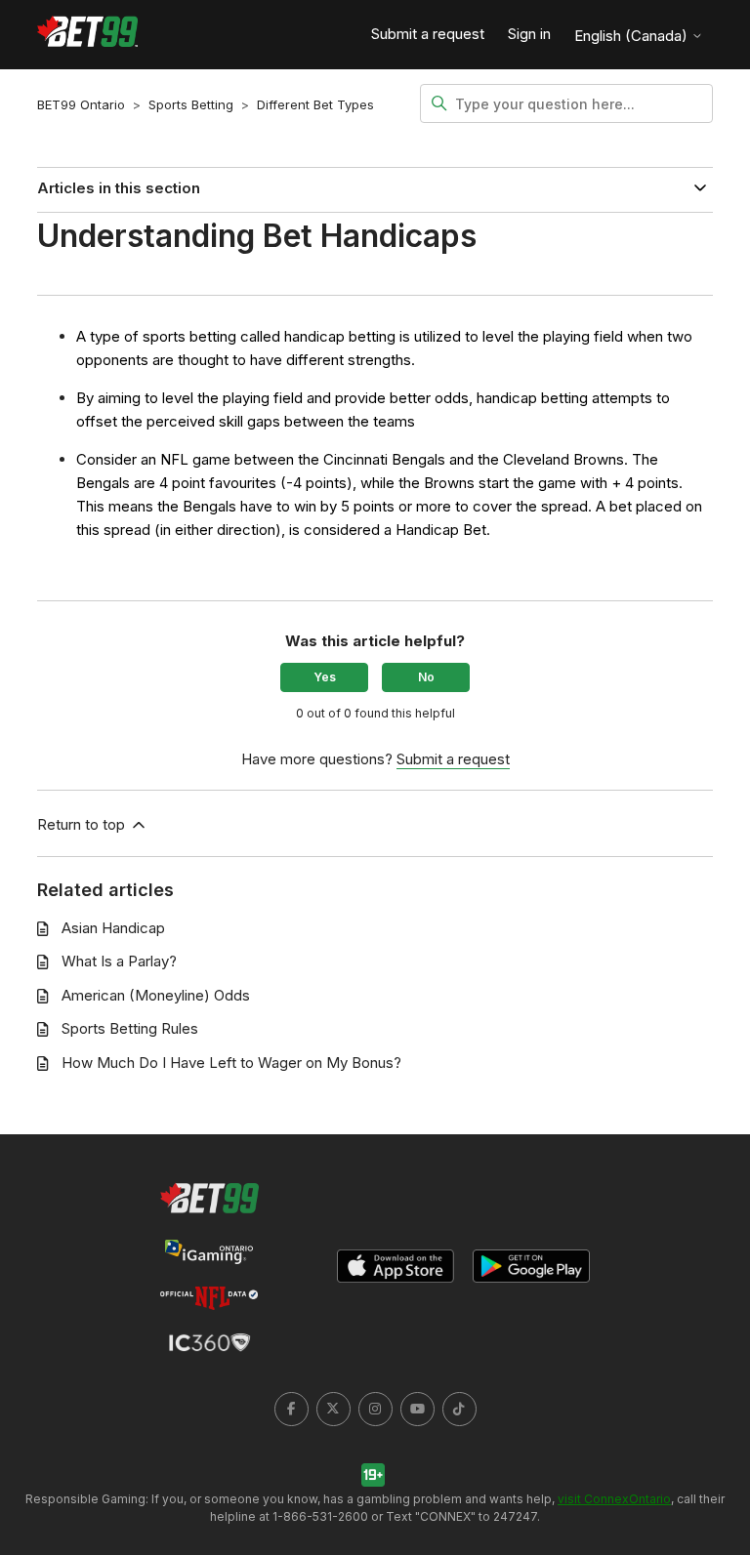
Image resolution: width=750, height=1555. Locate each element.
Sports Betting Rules (130, 1028)
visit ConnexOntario (614, 1499)
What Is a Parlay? (119, 961)
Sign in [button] (529, 33)
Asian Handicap (113, 928)
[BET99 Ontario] (87, 35)
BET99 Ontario (81, 104)
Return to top (83, 824)
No (426, 677)
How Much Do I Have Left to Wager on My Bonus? (231, 1062)
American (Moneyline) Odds (156, 995)
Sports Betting (190, 104)
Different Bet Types (315, 104)
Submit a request (427, 33)
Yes (324, 677)
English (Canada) (632, 35)
